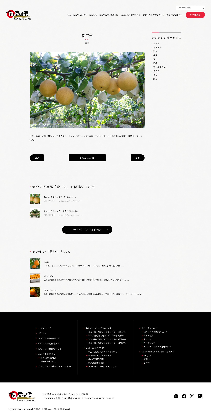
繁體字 (147, 359)
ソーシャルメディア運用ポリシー (158, 346)
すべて (156, 44)
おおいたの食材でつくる (153, 15)
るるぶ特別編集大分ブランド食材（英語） (106, 335)
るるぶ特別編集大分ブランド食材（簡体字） (107, 343)
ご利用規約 (148, 335)
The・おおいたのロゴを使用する (102, 351)
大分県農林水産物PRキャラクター (54, 366)
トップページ (44, 328)
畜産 (155, 75)
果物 (155, 55)
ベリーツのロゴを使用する (99, 355)
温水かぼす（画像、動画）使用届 (102, 366)
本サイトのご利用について (155, 332)
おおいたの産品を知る (109, 15)
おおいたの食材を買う (130, 15)
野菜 (155, 51)
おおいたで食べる (174, 15)
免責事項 (148, 339)
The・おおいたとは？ (77, 15)
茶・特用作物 (159, 67)
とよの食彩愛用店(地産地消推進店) (48, 359)
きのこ (156, 71)
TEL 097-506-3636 (87, 398)
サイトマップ (149, 343)
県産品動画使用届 (96, 359)
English (147, 355)
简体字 (147, 363)
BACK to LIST (87, 157)
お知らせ (93, 15)
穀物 (155, 63)
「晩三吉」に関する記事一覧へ (87, 229)
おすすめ (157, 47)
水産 (155, 79)
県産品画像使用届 (96, 363)
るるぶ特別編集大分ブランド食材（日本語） (107, 332)
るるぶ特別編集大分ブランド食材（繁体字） (107, 339)
